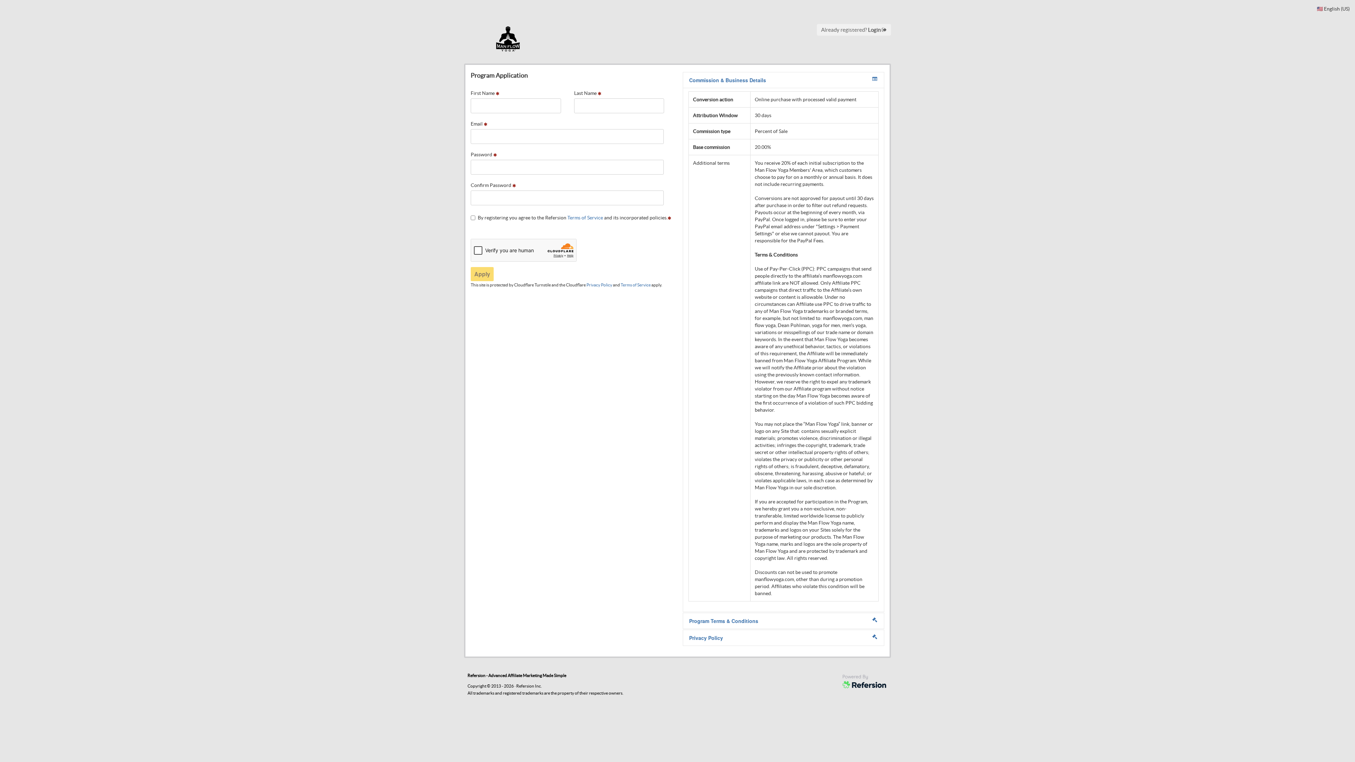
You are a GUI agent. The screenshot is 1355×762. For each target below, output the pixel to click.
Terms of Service (585, 217)
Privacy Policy (599, 285)
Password (482, 154)
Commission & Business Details (727, 80)
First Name (483, 93)
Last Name (586, 93)
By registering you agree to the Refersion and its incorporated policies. (573, 217)
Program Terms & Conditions (723, 620)
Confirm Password (491, 185)
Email (477, 124)
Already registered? (851, 30)
